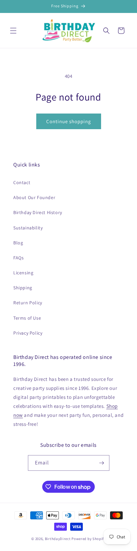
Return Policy (27, 303)
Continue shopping (68, 121)
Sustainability (28, 228)
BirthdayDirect (58, 538)
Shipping (22, 288)
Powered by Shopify (88, 538)
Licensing (23, 273)
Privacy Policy (27, 333)
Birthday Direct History (37, 212)
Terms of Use (27, 318)
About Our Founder (34, 197)
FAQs (18, 258)
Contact (21, 182)
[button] (13, 30)
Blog (18, 243)
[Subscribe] (101, 463)
